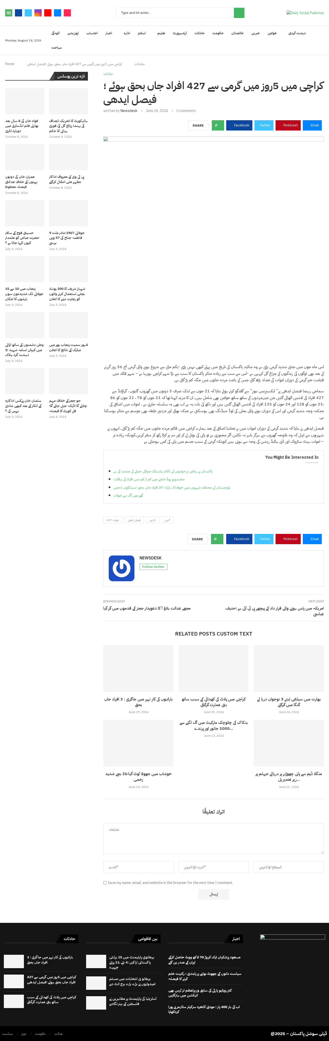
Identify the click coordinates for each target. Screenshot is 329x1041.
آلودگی (55, 33)
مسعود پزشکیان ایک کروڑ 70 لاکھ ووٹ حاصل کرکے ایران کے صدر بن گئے (204, 960)
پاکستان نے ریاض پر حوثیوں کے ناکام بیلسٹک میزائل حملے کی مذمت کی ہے (163, 471)
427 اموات (113, 520)
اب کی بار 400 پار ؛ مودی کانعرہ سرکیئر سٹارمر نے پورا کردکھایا (204, 1009)
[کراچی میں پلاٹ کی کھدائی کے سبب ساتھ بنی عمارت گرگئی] (214, 668)
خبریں (255, 33)
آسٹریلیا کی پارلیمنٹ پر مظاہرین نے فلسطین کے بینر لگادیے (133, 1001)
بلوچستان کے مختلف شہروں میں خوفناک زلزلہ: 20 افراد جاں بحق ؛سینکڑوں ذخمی (172, 487)
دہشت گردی (297, 33)
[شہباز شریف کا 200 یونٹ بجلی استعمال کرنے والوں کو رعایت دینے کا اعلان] (68, 269)
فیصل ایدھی (134, 520)
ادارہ (127, 33)
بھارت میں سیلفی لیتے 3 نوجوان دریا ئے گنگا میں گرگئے (289, 702)
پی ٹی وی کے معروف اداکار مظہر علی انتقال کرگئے (66, 179)
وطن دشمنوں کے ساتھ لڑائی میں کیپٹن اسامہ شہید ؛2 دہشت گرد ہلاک (24, 350)
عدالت (58, 1033)
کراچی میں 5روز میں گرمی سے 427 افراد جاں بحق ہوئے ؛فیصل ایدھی (51, 979)
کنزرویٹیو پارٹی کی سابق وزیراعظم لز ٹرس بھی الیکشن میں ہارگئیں (200, 993)
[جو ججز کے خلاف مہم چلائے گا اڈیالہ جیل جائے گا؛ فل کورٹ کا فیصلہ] (68, 381)
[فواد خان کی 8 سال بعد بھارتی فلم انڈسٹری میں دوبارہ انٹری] (24, 101)
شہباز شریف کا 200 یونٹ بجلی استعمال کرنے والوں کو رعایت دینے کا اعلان (67, 293)
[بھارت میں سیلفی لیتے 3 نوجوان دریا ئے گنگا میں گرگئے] (289, 668)
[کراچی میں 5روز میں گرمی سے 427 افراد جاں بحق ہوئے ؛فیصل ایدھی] (14, 981)
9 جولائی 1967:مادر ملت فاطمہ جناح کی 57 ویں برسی (67, 238)
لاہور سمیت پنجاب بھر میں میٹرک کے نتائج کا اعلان (68, 347)
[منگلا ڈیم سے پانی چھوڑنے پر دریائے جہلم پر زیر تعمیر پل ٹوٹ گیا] (289, 743)
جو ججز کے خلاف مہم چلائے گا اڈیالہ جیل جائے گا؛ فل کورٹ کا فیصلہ (68, 405)
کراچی (152, 520)
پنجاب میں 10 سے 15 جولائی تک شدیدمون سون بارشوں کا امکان (24, 293)
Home (9, 64)
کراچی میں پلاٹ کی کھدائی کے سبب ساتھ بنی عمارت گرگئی (213, 702)
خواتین (272, 33)
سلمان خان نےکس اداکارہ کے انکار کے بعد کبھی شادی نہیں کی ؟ (23, 405)
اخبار (108, 33)
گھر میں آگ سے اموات (128, 495)
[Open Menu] (8, 12)
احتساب (92, 33)
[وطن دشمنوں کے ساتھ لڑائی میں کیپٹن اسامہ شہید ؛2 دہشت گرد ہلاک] (24, 325)
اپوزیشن (73, 33)
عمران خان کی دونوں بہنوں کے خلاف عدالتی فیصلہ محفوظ (21, 181)
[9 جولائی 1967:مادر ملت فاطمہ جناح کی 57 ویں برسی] (68, 213)
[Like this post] (219, 125)
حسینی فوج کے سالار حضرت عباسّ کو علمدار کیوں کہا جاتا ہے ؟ (22, 238)
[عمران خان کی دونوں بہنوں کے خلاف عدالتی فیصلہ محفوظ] (24, 157)
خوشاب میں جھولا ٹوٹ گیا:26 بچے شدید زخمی (138, 777)
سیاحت (56, 47)
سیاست (7, 1033)
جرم (23, 1033)
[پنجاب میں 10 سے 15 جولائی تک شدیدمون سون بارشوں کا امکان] (24, 269)
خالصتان (237, 33)
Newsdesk (129, 111)
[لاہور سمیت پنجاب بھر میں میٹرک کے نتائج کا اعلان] (68, 325)
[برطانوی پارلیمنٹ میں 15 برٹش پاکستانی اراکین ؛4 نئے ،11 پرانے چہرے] (96, 961)
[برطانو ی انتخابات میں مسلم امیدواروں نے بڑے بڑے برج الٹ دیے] (96, 983)
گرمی (167, 520)
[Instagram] (38, 12)
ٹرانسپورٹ (180, 33)
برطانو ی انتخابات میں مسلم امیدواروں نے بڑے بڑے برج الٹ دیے (132, 981)
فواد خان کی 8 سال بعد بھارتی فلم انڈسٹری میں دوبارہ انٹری (22, 126)
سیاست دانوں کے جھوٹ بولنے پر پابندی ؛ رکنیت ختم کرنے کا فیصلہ (204, 976)
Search (239, 13)
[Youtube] (47, 12)
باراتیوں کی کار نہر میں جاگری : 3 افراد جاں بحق (138, 702)
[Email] (57, 12)
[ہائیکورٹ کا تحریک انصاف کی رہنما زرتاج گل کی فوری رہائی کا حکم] (68, 101)
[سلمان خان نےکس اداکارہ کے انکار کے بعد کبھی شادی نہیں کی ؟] (24, 381)
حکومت (218, 33)
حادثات (200, 33)
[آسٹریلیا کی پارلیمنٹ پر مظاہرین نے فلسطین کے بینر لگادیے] (96, 1003)
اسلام (142, 33)
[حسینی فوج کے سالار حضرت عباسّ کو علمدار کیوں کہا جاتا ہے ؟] (24, 213)
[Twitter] (28, 12)
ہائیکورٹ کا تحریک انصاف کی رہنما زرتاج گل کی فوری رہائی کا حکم (68, 126)
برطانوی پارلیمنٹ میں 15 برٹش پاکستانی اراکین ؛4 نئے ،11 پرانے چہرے (131, 962)
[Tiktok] (67, 12)
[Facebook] (18, 12)
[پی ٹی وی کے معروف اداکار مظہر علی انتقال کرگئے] (68, 157)
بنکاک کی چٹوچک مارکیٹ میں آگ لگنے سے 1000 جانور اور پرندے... (214, 725)
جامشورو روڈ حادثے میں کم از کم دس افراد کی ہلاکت (149, 479)
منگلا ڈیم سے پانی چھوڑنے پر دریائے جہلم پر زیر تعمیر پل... (288, 777)
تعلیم (161, 33)
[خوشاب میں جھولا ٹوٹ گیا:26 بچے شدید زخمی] (138, 743)
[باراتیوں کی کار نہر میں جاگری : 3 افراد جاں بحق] (138, 668)
